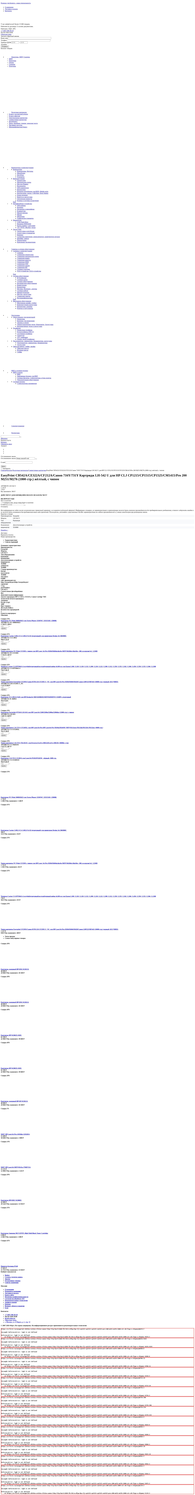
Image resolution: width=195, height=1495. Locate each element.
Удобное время (6, 42)
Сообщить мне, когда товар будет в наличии (18, 503)
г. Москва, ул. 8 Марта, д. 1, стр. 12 (17, 1322)
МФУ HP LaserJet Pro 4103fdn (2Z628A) (15, 1134)
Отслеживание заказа (8, 458)
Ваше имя (4, 38)
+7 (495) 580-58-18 (7, 31)
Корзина (4, 442)
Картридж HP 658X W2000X (11, 1200)
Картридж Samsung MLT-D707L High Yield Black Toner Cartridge (24, 1233)
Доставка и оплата (11, 9)
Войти (7, 1275)
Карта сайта (9, 1295)
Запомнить (6, 468)
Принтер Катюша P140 (9, 1266)
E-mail (3, 462)
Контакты (8, 11)
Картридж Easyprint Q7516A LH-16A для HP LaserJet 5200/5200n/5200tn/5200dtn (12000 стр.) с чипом (37, 712)
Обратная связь (6, 34)
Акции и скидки (11, 1302)
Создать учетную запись (14, 1277)
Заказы (7, 1279)
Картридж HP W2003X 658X (11, 1068)
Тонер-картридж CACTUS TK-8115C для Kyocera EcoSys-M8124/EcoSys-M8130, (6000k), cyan (35, 743)
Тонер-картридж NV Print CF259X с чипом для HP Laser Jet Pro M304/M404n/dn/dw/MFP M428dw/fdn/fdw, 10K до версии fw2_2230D (49, 651)
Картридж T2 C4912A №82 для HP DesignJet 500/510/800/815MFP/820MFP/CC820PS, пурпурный (36, 697)
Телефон (4, 40)
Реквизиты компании (13, 1291)
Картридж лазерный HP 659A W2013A (15, 969)
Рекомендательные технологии (16, 1300)
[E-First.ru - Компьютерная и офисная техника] (12, 22)
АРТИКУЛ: (5, 486)
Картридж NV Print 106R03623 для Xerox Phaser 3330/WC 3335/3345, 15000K (29, 620)
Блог (6, 1308)
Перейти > (4, 530)
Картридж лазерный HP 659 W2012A (14, 1101)
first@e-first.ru (10, 1318)
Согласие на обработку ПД (14, 1299)
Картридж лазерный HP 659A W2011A (15, 1002)
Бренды (8, 1304)
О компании (9, 7)
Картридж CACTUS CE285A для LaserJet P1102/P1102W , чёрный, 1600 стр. (28, 758)
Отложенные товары (12, 1281)
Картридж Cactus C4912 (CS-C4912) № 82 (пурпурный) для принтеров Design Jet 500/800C (34, 636)
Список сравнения (11, 1282)
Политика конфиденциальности (16, 1297)
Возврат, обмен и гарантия (14, 1306)
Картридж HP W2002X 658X (11, 1035)
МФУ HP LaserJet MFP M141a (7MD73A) (16, 1167)
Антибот (4, 44)
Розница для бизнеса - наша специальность (16, 3)
